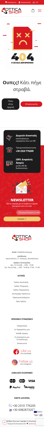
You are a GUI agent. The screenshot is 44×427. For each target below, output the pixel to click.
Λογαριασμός (22, 326)
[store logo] (11, 10)
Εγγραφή (20, 219)
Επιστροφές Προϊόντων (21, 294)
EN (37, 2)
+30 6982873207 (24, 410)
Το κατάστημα (22, 339)
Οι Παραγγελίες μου (22, 329)
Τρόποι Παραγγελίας (21, 290)
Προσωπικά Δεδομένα (21, 297)
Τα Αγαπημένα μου (22, 337)
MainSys (33, 424)
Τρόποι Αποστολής (21, 282)
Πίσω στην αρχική (10, 104)
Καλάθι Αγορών (22, 333)
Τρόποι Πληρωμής (21, 286)
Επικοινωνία (31, 104)
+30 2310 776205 (23, 406)
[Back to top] (4, 422)
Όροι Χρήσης (21, 301)
